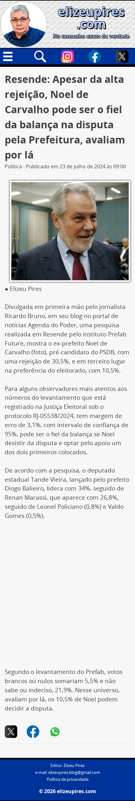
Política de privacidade (68, 779)
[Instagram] (67, 56)
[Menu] (13, 56)
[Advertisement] (67, 597)
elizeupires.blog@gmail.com (74, 772)
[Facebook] (95, 56)
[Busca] (40, 56)
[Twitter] (122, 56)
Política (13, 166)
